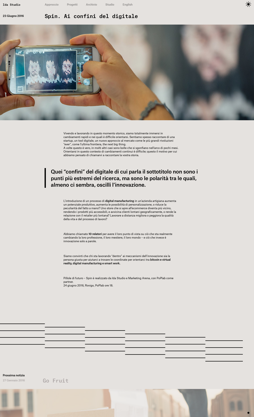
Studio (109, 4)
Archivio (91, 4)
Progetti (72, 4)
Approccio (52, 4)
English (128, 4)
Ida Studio (11, 4)
